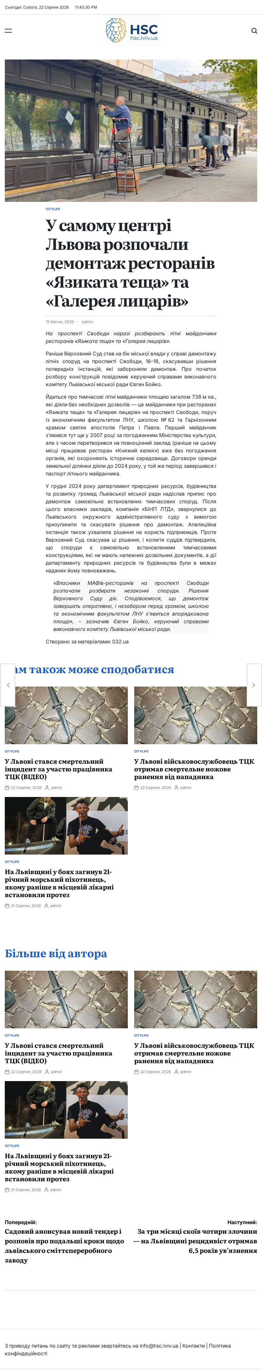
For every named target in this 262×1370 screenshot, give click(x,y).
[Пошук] (254, 31)
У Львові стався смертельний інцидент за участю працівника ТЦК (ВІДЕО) (58, 768)
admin (87, 321)
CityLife (53, 209)
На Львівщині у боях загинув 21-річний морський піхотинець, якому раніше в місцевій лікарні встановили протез (59, 882)
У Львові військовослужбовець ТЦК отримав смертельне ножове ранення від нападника (194, 768)
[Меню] (8, 31)
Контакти (193, 1345)
